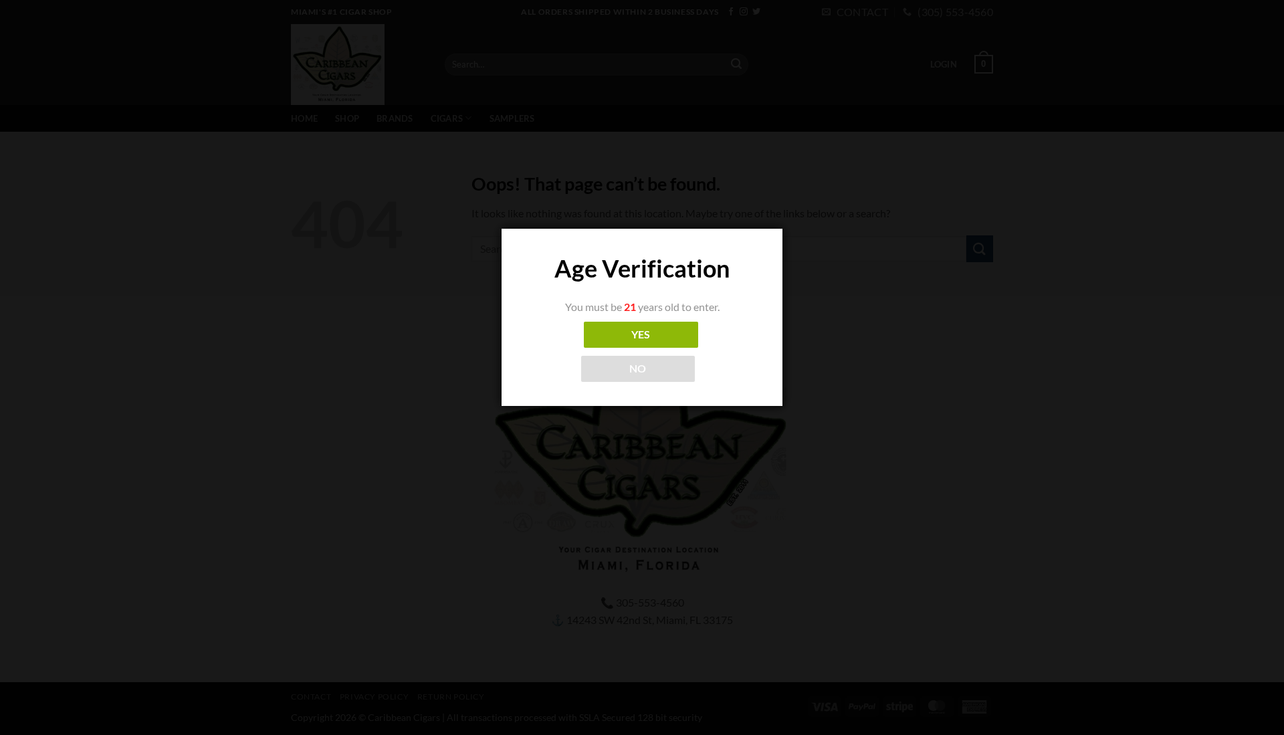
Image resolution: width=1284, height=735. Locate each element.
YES (641, 334)
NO (638, 368)
